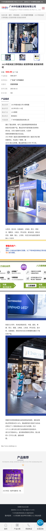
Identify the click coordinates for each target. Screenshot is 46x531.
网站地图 (38, 515)
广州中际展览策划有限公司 (19, 513)
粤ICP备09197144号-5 (29, 510)
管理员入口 (31, 515)
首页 (10, 15)
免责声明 (24, 515)
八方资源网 (16, 515)
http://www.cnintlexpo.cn (8, 446)
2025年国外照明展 (27, 15)
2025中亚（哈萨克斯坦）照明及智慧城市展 (15, 491)
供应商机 (16, 15)
